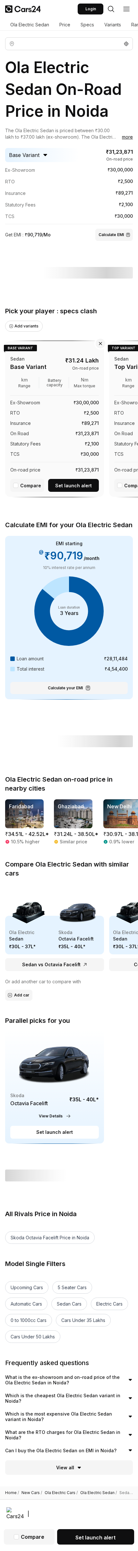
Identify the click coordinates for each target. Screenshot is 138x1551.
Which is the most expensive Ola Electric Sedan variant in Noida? (58, 1416)
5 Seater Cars (72, 1287)
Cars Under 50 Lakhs (33, 1336)
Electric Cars (109, 1304)
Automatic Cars (26, 1304)
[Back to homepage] (23, 9)
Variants (112, 24)
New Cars (32, 1493)
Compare (30, 485)
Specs (87, 24)
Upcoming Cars (27, 1287)
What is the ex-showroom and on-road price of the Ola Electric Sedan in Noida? (62, 1380)
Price (64, 24)
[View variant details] (54, 417)
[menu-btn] (126, 9)
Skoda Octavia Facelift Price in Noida (50, 1237)
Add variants (26, 326)
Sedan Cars (69, 1304)
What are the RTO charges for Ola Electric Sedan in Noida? (62, 1435)
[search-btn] (111, 9)
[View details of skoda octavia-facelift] (54, 1087)
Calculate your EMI (65, 687)
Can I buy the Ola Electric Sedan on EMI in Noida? (60, 1450)
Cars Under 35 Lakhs (83, 1320)
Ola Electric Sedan (29, 24)
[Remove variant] (100, 343)
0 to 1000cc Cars (29, 1320)
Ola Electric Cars (61, 1493)
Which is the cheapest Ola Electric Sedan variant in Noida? (62, 1398)
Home (12, 1493)
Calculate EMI (111, 234)
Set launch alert (73, 485)
